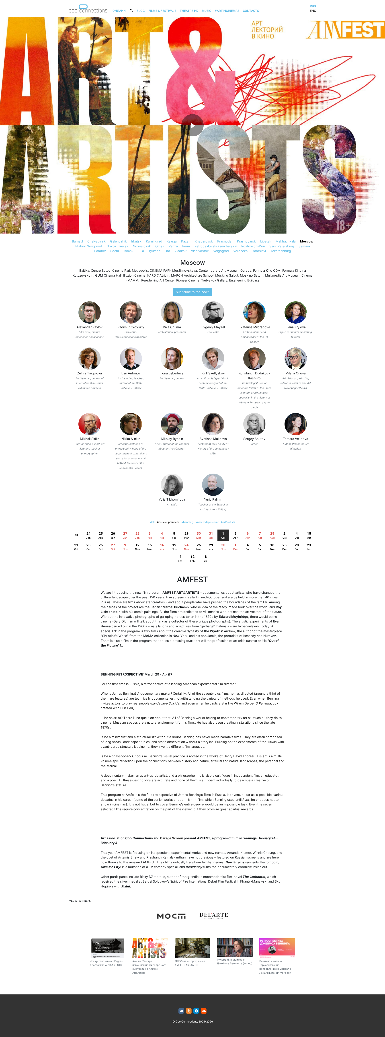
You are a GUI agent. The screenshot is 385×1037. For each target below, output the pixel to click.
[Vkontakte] (181, 1011)
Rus (313, 6)
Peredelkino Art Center (157, 280)
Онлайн (119, 10)
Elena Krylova (296, 327)
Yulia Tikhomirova (172, 499)
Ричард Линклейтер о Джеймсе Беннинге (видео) (234, 961)
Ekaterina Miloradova (254, 327)
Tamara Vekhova (295, 439)
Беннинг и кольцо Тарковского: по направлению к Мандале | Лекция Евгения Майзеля (276, 967)
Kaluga (172, 241)
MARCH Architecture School (192, 275)
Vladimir (180, 251)
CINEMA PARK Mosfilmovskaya (173, 270)
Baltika (84, 270)
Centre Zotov (101, 270)
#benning (187, 522)
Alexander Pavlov (89, 327)
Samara (304, 246)
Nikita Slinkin (130, 439)
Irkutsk (136, 241)
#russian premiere (168, 522)
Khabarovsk (204, 241)
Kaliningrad (154, 241)
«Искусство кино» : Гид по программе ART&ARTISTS (106, 963)
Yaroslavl (259, 251)
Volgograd (221, 251)
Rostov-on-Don (253, 246)
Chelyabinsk (96, 241)
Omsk (159, 246)
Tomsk (128, 251)
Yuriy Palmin (213, 499)
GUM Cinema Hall (108, 275)
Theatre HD (189, 10)
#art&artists (228, 522)
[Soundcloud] (204, 1011)
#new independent (207, 522)
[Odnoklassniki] (189, 1011)
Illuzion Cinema (134, 275)
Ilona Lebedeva (172, 373)
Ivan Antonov (131, 373)
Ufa (167, 251)
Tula (141, 251)
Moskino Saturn (251, 275)
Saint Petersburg (281, 246)
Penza (173, 246)
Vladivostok (200, 251)
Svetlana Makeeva (213, 439)
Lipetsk (265, 241)
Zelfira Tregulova (89, 373)
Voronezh (240, 251)
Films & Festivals (162, 10)
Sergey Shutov (254, 439)
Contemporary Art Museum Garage (225, 270)
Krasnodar (225, 241)
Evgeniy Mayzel (213, 327)
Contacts (251, 10)
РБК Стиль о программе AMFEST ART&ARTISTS (190, 963)
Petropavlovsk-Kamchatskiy (216, 246)
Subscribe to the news (192, 292)
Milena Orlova (295, 373)
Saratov (100, 251)
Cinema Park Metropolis (130, 270)
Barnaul (77, 241)
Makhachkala (286, 241)
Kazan (185, 241)
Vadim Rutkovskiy (130, 327)
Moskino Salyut (226, 275)
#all (152, 522)
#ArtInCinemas (227, 10)
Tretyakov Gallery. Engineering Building (230, 280)
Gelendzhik (118, 241)
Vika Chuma (172, 327)
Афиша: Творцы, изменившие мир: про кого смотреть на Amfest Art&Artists (149, 967)
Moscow (306, 241)
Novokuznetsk (117, 246)
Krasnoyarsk (246, 241)
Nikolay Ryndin (172, 439)
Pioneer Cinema (187, 280)
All (76, 534)
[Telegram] (196, 1011)
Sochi (114, 251)
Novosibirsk (142, 246)
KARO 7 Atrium (158, 275)
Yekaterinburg (280, 251)
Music (206, 10)
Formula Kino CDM (267, 270)
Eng (313, 10)
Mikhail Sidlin (89, 439)
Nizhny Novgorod (88, 246)
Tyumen (154, 251)
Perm (186, 246)
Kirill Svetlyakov (213, 373)
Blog (141, 10)
